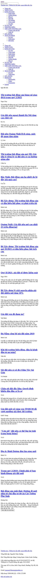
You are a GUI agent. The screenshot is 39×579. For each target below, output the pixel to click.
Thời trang (11, 39)
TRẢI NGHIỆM (10, 35)
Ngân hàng (11, 13)
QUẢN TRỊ (8, 25)
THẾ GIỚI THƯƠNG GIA (13, 29)
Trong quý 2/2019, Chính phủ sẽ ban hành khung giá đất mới (18, 472)
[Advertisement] (19, 530)
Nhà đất (10, 18)
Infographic (11, 79)
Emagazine (11, 83)
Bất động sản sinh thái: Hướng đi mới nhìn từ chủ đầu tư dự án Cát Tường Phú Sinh (19, 493)
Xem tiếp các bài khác (8, 510)
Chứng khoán (12, 15)
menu (2, 1)
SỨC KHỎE (8, 34)
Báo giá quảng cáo (6, 576)
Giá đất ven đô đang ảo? (12, 314)
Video (10, 81)
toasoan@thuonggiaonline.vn (14, 570)
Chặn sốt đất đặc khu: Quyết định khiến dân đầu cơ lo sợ (17, 389)
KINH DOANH (9, 12)
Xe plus (10, 23)
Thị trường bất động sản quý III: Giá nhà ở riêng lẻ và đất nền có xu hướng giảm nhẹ (19, 156)
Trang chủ (8, 8)
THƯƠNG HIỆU (10, 27)
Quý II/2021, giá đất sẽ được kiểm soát (19, 272)
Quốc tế (10, 32)
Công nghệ (11, 22)
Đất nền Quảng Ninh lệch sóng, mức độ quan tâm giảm (18, 135)
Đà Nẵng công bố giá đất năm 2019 (17, 333)
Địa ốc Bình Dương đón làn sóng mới (18, 451)
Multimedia (8, 78)
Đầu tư (10, 17)
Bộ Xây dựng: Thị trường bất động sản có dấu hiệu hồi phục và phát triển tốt (19, 201)
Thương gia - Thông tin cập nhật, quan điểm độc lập (16, 5)
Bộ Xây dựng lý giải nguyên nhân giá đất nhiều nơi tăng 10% (18, 291)
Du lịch (10, 37)
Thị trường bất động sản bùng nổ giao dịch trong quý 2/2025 (19, 96)
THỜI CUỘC (9, 10)
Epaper (7, 84)
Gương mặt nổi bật (14, 30)
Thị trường (11, 20)
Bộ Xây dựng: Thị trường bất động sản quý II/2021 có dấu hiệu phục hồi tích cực (19, 249)
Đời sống (11, 40)
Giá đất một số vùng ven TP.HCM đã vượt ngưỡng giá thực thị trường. (19, 410)
